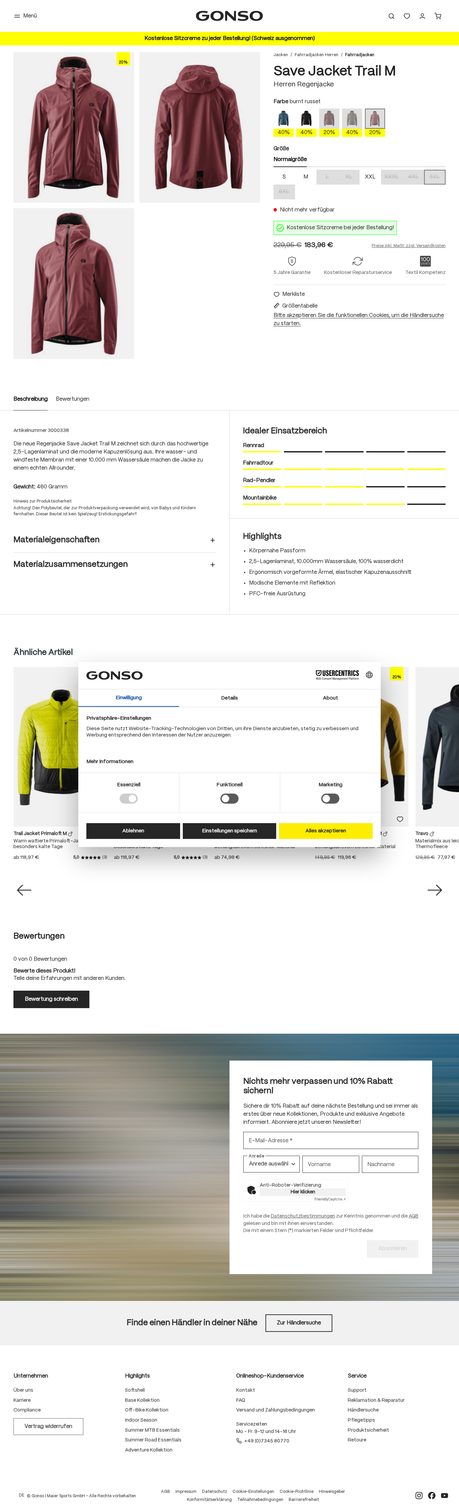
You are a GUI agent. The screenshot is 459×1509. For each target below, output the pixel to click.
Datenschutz (214, 1492)
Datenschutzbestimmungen (303, 1216)
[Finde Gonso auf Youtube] (444, 1495)
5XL (437, 177)
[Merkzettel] (407, 16)
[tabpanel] (360, 184)
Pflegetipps (361, 1420)
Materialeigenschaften (56, 540)
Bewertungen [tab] (39, 936)
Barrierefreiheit (304, 1500)
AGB (413, 1216)
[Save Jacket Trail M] (73, 127)
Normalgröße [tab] (290, 159)
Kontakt (245, 1390)
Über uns (23, 1390)
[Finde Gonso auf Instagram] (419, 1495)
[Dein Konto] (422, 16)
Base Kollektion (142, 1400)
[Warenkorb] (438, 16)
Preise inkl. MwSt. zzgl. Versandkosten (409, 246)
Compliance (27, 1410)
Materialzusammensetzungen (70, 564)
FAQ (240, 1400)
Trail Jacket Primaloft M (40, 833)
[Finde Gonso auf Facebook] (431, 1495)
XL (352, 177)
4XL (416, 177)
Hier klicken (303, 1192)
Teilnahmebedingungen (260, 1500)
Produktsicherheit (368, 1430)
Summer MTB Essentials (152, 1430)
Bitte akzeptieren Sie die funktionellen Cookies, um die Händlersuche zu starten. (359, 319)
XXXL (393, 177)
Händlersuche (363, 1410)
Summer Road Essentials (153, 1440)
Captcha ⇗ (330, 1199)
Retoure (357, 1440)
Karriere (22, 1400)
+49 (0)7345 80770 (266, 1441)
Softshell (135, 1390)
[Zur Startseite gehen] (229, 16)
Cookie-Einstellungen (253, 1492)
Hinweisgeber (332, 1492)
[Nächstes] (435, 890)
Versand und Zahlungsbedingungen (275, 1410)
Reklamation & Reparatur (376, 1400)
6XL (287, 192)
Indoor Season (141, 1420)
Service (357, 1376)
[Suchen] (391, 16)
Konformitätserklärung (209, 1500)
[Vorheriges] (24, 890)
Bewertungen (72, 399)
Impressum (186, 1492)
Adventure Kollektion (148, 1450)
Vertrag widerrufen (48, 1426)
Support (357, 1390)
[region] (137, 205)
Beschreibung (30, 399)
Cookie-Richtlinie (297, 1492)
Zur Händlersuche (299, 1322)
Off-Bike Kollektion (146, 1410)
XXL (370, 177)
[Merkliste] (400, 819)
